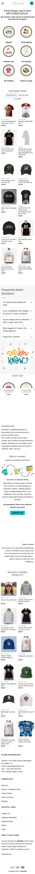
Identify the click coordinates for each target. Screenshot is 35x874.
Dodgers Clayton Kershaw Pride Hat (6, 656)
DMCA (3, 825)
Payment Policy (7, 821)
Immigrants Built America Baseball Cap (25, 181)
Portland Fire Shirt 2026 (25, 656)
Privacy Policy (6, 793)
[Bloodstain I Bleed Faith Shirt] (26, 110)
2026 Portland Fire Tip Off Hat (26, 713)
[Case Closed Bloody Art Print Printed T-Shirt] (9, 110)
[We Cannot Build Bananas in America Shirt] (9, 255)
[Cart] (32, 3)
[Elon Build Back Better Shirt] (26, 228)
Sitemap (4, 801)
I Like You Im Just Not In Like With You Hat (8, 240)
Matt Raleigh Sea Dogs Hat (8, 713)
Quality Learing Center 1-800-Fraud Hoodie (26, 600)
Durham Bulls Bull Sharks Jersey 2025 (24, 741)
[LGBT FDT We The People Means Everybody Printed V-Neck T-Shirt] (26, 196)
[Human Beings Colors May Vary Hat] (9, 169)
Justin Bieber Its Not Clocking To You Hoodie (8, 628)
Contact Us (5, 813)
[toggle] (31, 302)
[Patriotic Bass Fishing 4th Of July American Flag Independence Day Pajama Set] (26, 137)
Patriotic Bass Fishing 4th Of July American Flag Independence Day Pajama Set (25, 151)
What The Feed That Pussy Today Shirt (7, 150)
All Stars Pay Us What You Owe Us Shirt (25, 628)
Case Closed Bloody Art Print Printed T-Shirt (8, 122)
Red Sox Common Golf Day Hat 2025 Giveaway (25, 684)
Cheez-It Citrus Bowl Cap (8, 600)
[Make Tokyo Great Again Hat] (9, 196)
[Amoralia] (17, 3)
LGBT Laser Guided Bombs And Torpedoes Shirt (25, 269)
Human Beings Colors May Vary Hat (8, 181)
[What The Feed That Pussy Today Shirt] (9, 137)
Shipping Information (9, 817)
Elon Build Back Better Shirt (25, 240)
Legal (3, 829)
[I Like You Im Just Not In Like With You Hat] (9, 228)
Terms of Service (7, 797)
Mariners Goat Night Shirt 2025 (8, 684)
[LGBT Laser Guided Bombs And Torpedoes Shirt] (26, 255)
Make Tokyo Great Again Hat (8, 209)
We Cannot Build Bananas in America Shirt (7, 269)
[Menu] (2, 3)
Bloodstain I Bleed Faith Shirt (25, 122)
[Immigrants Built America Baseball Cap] (26, 169)
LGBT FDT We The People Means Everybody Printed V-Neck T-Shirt (24, 210)
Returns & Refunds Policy (11, 789)
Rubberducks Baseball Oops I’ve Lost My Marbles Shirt (8, 742)
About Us (4, 785)
